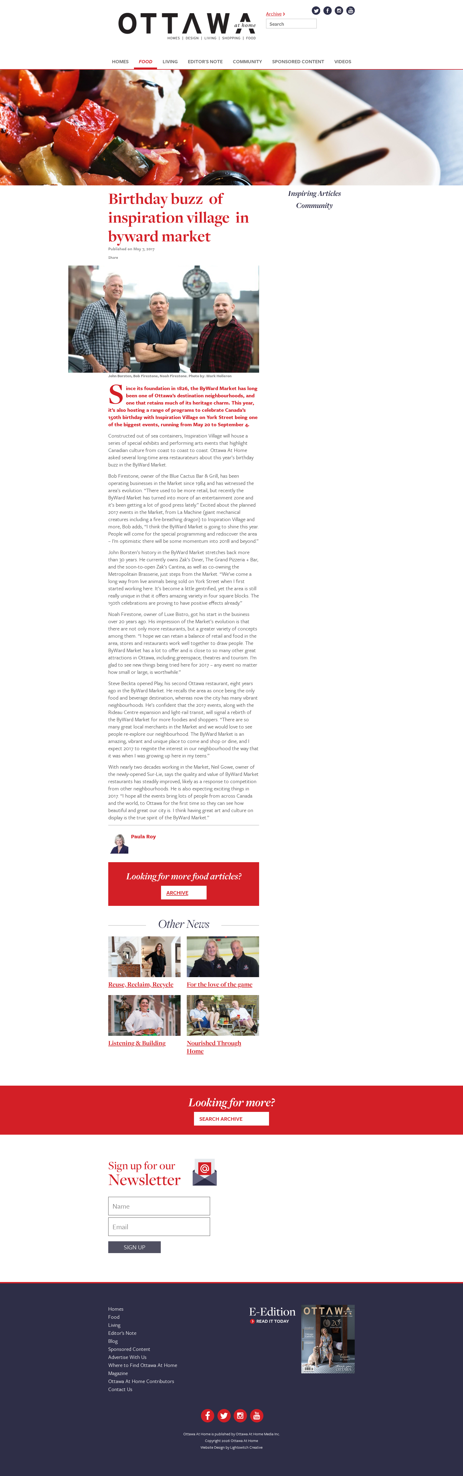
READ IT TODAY (272, 1321)
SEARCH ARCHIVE (220, 1119)
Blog (113, 1340)
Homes (116, 1308)
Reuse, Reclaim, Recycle (140, 984)
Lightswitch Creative (246, 1447)
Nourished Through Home (214, 1046)
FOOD (145, 61)
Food (114, 1316)
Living (114, 1324)
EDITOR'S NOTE (205, 61)
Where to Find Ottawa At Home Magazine (142, 1369)
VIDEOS (342, 61)
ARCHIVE (177, 892)
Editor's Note (122, 1332)
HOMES (120, 61)
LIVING (170, 61)
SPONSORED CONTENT (298, 61)
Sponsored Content (129, 1348)
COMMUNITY (247, 61)
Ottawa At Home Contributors (141, 1381)
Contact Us (120, 1389)
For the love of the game (219, 984)
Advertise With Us (127, 1357)
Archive (274, 13)
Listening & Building (137, 1042)
